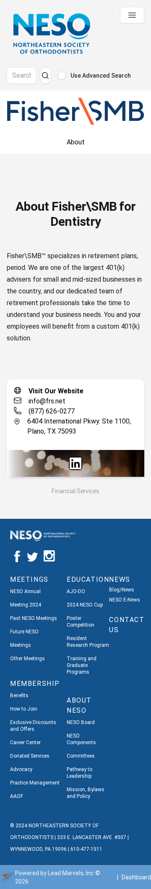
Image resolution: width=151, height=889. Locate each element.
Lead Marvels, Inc (71, 873)
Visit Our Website (56, 391)
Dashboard (136, 877)
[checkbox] (61, 75)
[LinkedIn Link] (75, 463)
